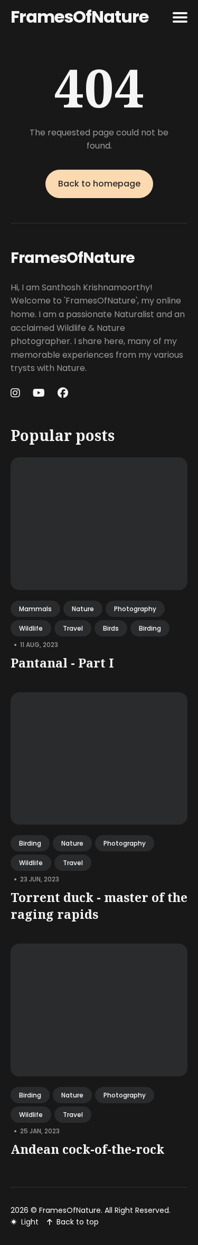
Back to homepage (99, 184)
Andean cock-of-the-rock (87, 1149)
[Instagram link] (16, 393)
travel (73, 628)
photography (135, 608)
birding (150, 628)
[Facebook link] (62, 393)
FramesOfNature (79, 16)
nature (83, 608)
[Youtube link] (39, 393)
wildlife (31, 628)
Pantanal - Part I (62, 662)
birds (111, 628)
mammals (35, 608)
